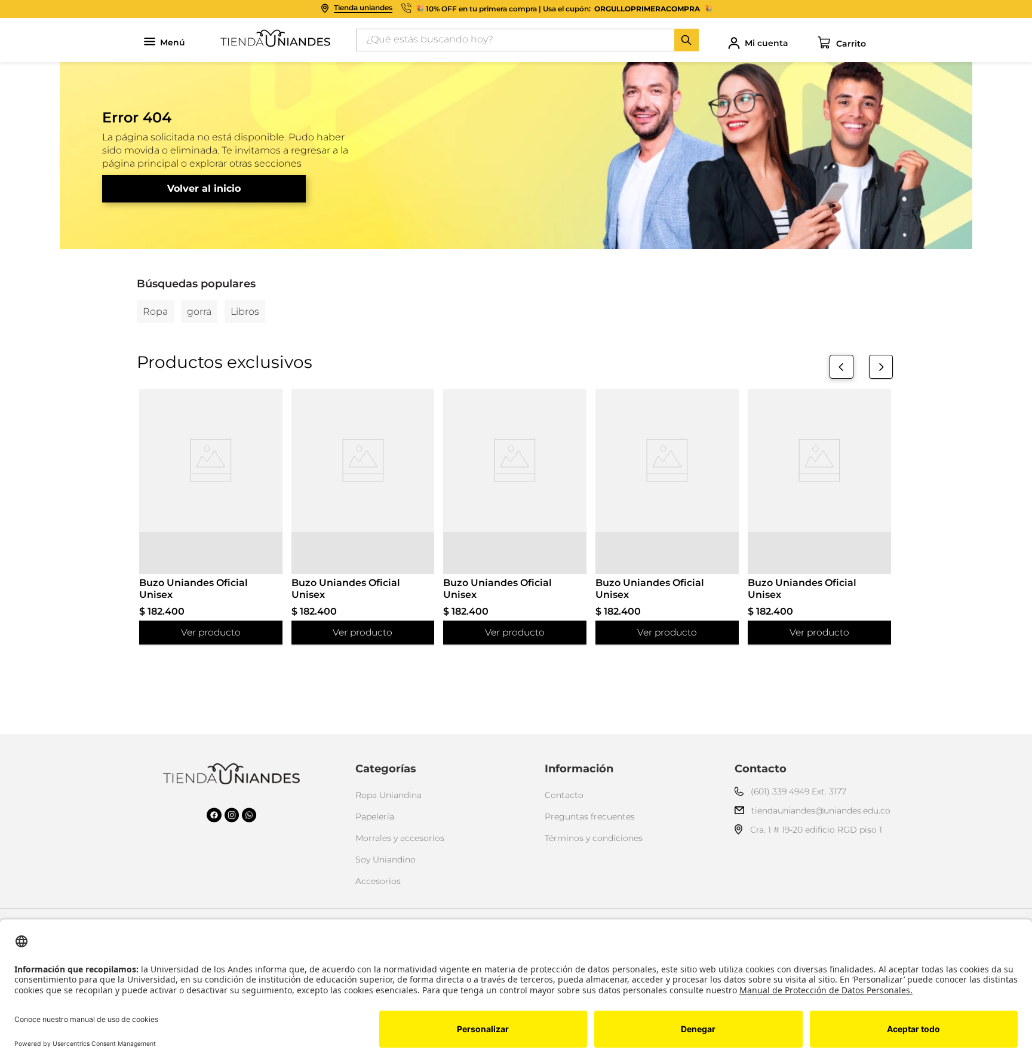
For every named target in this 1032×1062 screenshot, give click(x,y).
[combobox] (527, 40)
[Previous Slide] (841, 367)
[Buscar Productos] (686, 40)
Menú (172, 43)
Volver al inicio (204, 188)
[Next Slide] (881, 367)
